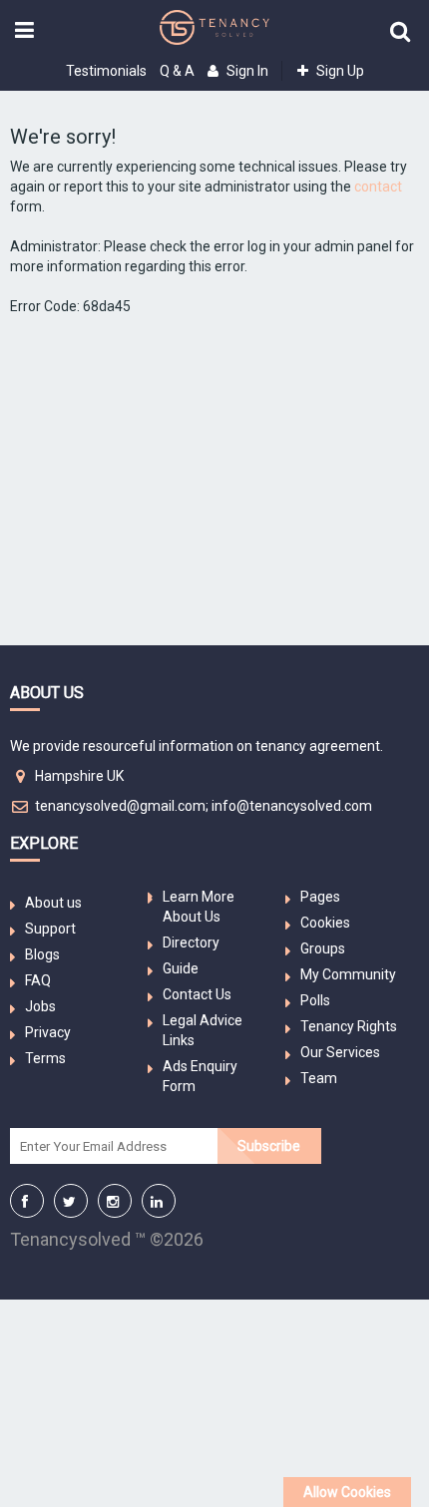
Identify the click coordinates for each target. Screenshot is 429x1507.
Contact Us (197, 994)
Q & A (177, 71)
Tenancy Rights (348, 1026)
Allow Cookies (347, 1492)
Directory (191, 942)
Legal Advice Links (202, 1030)
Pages (320, 897)
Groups (322, 948)
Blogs (42, 954)
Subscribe (268, 1146)
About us (53, 903)
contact (378, 186)
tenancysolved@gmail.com (120, 806)
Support (50, 929)
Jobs (40, 1006)
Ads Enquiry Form (200, 1076)
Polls (315, 1000)
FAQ (38, 980)
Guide (181, 968)
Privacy (48, 1032)
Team (318, 1078)
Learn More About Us (198, 907)
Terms (45, 1058)
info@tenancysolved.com (292, 806)
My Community (348, 974)
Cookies (325, 923)
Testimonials (106, 71)
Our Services (340, 1052)
